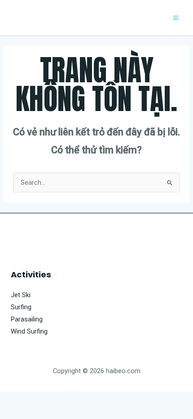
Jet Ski (21, 295)
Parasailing (27, 319)
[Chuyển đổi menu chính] (175, 17)
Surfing (21, 307)
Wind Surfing (29, 331)
